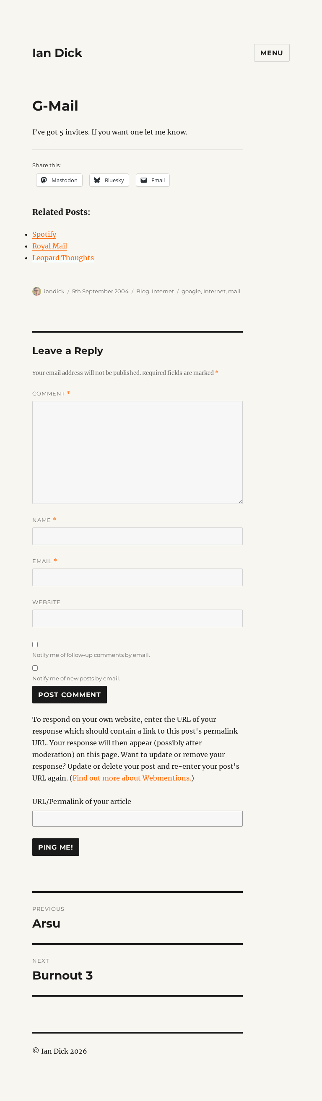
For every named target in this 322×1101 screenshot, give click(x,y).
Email (44, 561)
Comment (51, 393)
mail (234, 291)
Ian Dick (57, 53)
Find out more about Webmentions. (132, 778)
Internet (163, 291)
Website (46, 602)
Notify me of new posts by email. (76, 678)
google (191, 291)
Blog (142, 291)
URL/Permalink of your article (81, 801)
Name (44, 520)
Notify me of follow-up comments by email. (91, 654)
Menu (271, 53)
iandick (54, 291)
